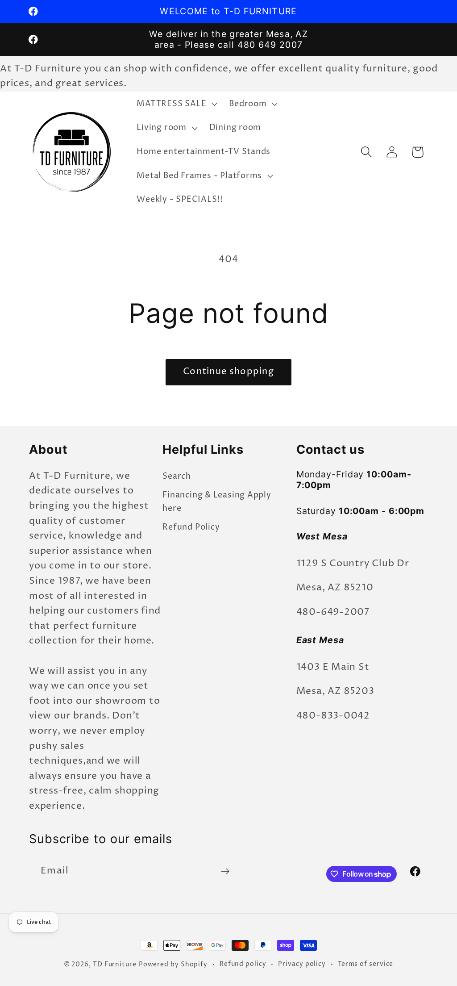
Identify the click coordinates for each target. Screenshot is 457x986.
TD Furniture (115, 964)
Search (176, 476)
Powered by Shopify (173, 964)
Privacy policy (302, 964)
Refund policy (243, 964)
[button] (176, 104)
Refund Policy (191, 527)
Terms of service (366, 964)
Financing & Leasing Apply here (216, 501)
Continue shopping (228, 372)
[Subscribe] (225, 871)
